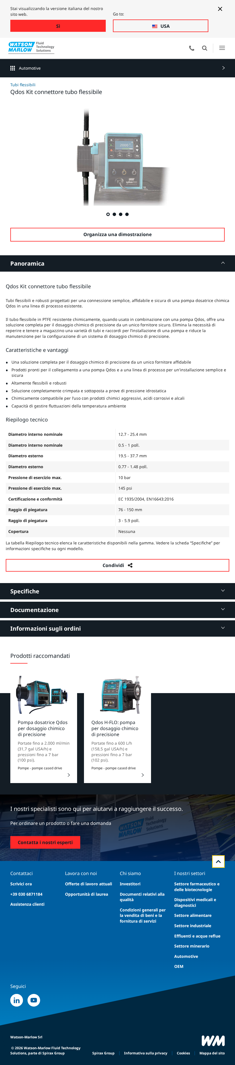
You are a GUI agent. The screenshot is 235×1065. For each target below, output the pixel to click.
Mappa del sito (212, 1053)
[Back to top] (218, 861)
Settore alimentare (192, 915)
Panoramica (27, 263)
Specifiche (24, 591)
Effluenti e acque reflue (197, 936)
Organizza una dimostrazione (117, 234)
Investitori (130, 883)
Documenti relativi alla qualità (142, 897)
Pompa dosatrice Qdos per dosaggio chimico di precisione (43, 728)
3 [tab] (120, 214)
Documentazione (34, 610)
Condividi (113, 565)
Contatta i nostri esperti (45, 842)
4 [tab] (126, 214)
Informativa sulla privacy (145, 1053)
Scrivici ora (21, 883)
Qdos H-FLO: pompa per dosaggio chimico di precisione (114, 728)
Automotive (30, 68)
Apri (204, 48)
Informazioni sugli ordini (45, 628)
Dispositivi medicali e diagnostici (195, 902)
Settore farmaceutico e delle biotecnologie (197, 886)
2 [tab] (114, 214)
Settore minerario (191, 946)
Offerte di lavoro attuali (88, 883)
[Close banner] (220, 9)
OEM (178, 966)
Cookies (183, 1053)
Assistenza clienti (27, 904)
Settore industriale (192, 925)
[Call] (191, 48)
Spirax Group (103, 1053)
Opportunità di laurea (86, 894)
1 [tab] (107, 214)
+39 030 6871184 (26, 894)
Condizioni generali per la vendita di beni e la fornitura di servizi (143, 915)
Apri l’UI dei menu (222, 48)
